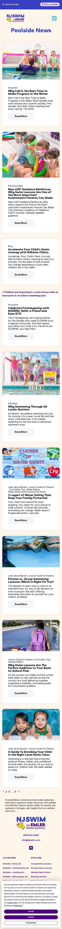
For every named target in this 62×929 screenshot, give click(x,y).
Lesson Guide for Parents (41, 487)
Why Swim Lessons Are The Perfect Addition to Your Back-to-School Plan (30, 667)
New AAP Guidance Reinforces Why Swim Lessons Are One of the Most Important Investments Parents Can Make (30, 193)
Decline (31, 917)
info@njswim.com (31, 840)
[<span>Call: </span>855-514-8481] (3, 4)
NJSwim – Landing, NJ (13, 872)
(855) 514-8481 (31, 835)
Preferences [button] (17, 906)
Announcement (15, 186)
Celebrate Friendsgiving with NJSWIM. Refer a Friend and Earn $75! (28, 310)
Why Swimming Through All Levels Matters (27, 408)
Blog (10, 246)
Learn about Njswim (18, 487)
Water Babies (33, 489)
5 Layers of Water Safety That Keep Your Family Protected (29, 496)
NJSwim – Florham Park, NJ (16, 868)
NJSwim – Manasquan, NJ (15, 876)
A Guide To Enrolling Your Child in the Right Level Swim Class (30, 753)
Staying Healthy (15, 662)
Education (13, 88)
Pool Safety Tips (17, 489)
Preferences (31, 923)
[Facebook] (31, 848)
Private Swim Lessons (41, 868)
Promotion (13, 305)
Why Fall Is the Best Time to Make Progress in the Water (28, 92)
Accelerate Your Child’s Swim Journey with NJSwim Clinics (28, 251)
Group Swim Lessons (41, 864)
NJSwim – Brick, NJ (12, 864)
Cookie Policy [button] (12, 903)
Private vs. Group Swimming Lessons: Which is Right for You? (31, 580)
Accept (31, 911)
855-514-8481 (12, 4)
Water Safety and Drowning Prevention (27, 492)
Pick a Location (51, 4)
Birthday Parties (39, 876)
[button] (54, 18)
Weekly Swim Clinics (41, 872)
